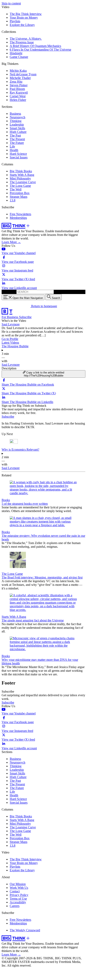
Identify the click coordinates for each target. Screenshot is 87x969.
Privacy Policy (19, 895)
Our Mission (18, 884)
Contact (15, 891)
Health (14, 150)
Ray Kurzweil (19, 92)
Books (6, 500)
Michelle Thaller (20, 78)
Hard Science (18, 153)
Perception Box (20, 193)
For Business (10, 317)
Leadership (17, 124)
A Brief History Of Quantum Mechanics (35, 46)
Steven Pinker (19, 85)
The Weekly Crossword (25, 930)
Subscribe (25, 317)
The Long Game (20, 185)
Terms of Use (18, 898)
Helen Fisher (18, 100)
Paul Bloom (17, 89)
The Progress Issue (22, 42)
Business (15, 113)
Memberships (18, 217)
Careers (14, 906)
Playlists (15, 21)
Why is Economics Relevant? (20, 449)
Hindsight (16, 53)
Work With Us (19, 887)
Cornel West (17, 96)
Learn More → (11, 242)
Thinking (15, 121)
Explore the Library (22, 25)
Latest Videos (10, 342)
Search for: (9, 291)
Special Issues (19, 157)
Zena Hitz (16, 81)
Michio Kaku (18, 70)
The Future (17, 142)
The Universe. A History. (26, 38)
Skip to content (11, 3)
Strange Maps (18, 196)
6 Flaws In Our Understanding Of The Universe (40, 49)
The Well (15, 189)
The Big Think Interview (26, 14)
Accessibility (18, 902)
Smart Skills (17, 128)
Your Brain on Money (24, 17)
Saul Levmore (11, 324)
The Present (17, 139)
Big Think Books (21, 171)
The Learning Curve (23, 182)
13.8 (12, 200)
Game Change (19, 57)
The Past (15, 135)
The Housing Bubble (15, 346)
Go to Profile (10, 339)
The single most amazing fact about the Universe (33, 620)
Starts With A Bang (22, 174)
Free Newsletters (20, 214)
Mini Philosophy (20, 178)
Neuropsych (17, 117)
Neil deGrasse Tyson (23, 74)
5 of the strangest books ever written (25, 503)
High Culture (18, 132)
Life (12, 146)
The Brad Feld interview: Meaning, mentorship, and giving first (42, 577)
